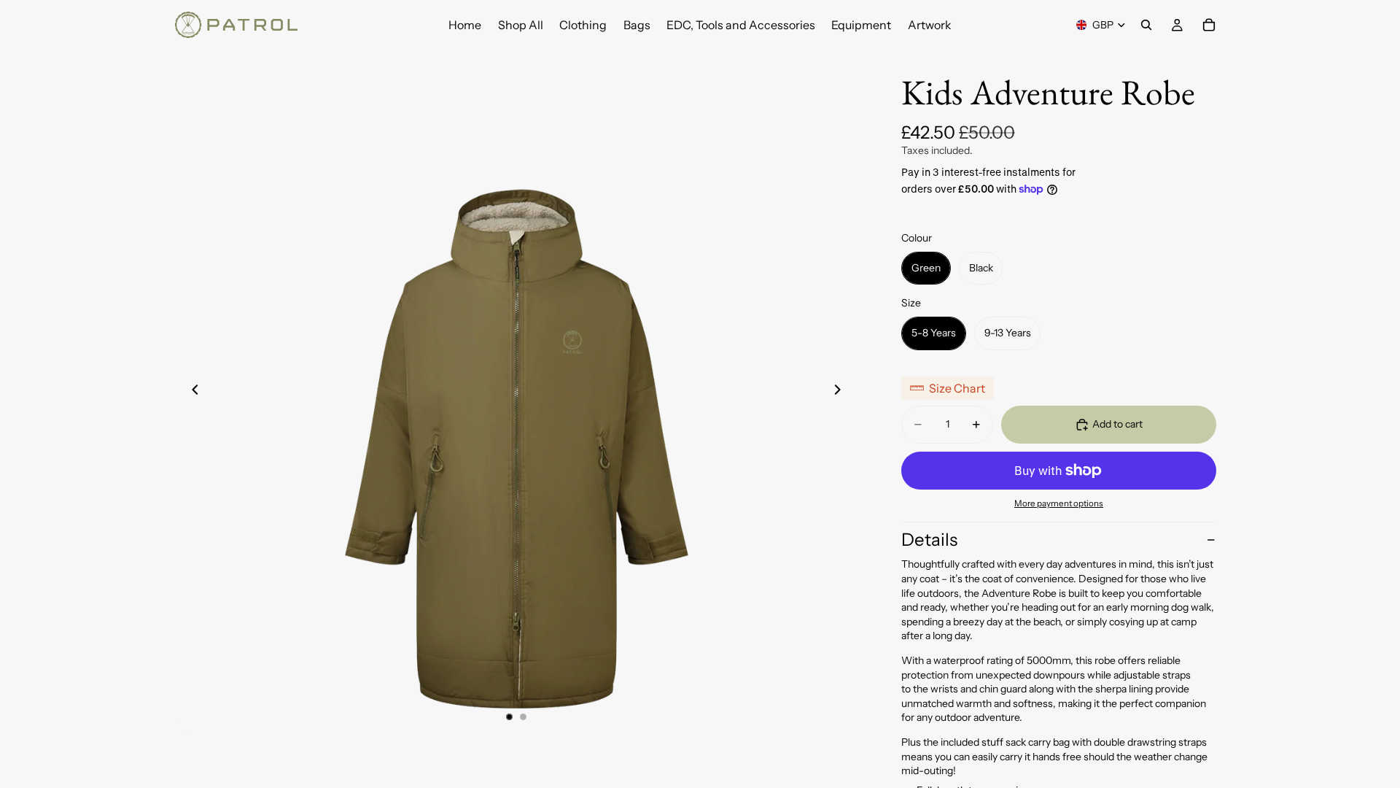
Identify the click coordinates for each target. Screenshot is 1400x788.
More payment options (1058, 503)
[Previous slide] (191, 391)
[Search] (1146, 25)
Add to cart (1117, 423)
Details (929, 539)
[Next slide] (841, 391)
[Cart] (1209, 25)
